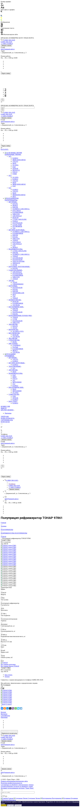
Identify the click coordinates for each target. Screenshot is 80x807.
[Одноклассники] (5, 708)
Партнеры (8, 413)
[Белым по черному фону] (1, 14)
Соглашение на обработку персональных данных (17, 785)
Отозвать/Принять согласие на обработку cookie (17, 786)
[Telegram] (5, 92)
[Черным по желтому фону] (1, 18)
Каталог (3, 712)
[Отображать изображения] (2, 24)
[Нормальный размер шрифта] (2, 5)
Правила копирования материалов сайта (14, 781)
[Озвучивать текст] (2, 30)
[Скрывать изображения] (2, 26)
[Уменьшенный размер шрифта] (2, 3)
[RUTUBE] (5, 91)
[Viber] (13, 708)
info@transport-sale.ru (8, 49)
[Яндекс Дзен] (5, 96)
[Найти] (2, 110)
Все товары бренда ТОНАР (10, 666)
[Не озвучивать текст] (2, 33)
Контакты (4, 714)
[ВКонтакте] (5, 89)
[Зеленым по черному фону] (1, 20)
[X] (10, 708)
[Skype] (18, 708)
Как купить (8, 675)
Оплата (7, 676)
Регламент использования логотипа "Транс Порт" (17, 788)
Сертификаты (5, 715)
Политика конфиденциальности (11, 783)
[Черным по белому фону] (1, 12)
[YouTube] (5, 94)
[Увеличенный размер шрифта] (2, 8)
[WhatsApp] (15, 708)
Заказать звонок (6, 45)
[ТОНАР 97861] (8, 545)
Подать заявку (6, 73)
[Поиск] (2, 100)
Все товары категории (8, 664)
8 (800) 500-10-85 (9, 40)
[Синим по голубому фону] (1, 16)
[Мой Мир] (7, 708)
